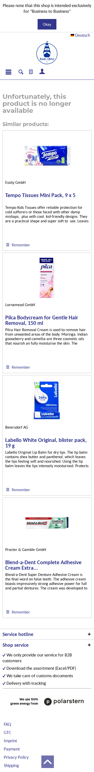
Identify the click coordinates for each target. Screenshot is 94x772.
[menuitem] (8, 72)
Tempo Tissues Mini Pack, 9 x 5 (40, 195)
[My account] (42, 72)
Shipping (11, 765)
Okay (47, 24)
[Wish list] (31, 72)
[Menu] (8, 72)
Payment (12, 749)
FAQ (7, 724)
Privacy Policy (16, 757)
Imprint (10, 740)
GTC (7, 732)
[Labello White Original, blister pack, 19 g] (47, 400)
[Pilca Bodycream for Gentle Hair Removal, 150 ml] (47, 277)
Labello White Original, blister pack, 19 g (46, 443)
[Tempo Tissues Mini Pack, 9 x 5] (47, 155)
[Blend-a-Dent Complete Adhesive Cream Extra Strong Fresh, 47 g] (47, 522)
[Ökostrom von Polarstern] (47, 701)
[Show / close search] (21, 72)
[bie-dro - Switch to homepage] (47, 53)
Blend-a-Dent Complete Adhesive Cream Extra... (43, 565)
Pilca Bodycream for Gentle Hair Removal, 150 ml (41, 320)
